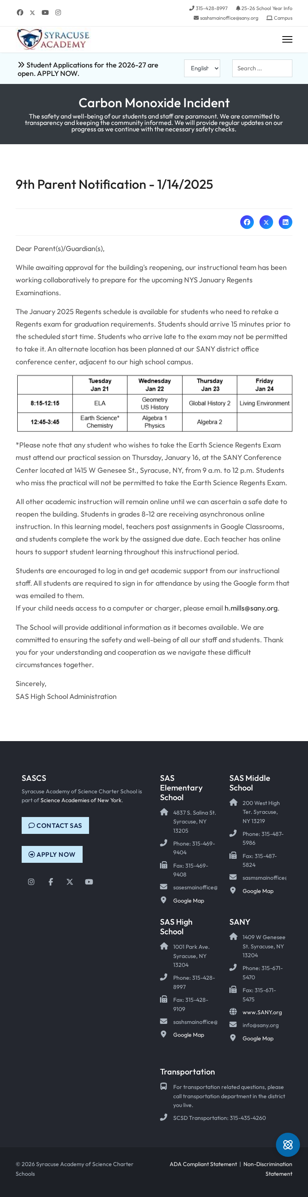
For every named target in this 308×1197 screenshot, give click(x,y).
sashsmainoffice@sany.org (229, 17)
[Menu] (287, 40)
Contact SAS (58, 825)
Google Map (188, 900)
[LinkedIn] (285, 222)
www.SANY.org (262, 1012)
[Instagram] (58, 12)
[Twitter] (32, 12)
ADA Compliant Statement (203, 1164)
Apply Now (55, 854)
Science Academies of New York (81, 800)
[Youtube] (45, 12)
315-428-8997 (212, 8)
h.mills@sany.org (251, 608)
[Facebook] (20, 12)
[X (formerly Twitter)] (266, 222)
